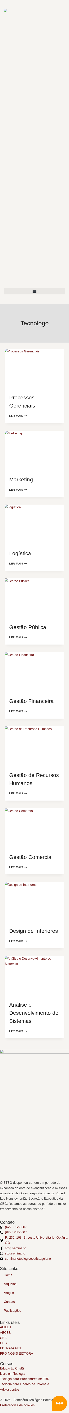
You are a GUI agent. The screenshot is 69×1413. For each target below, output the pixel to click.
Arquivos (10, 1284)
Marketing (21, 480)
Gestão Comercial (31, 857)
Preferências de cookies (17, 1405)
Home (8, 1275)
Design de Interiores (33, 931)
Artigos (9, 1293)
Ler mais (18, 415)
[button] (34, 291)
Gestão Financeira (31, 701)
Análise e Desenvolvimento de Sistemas (33, 1013)
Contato (9, 1302)
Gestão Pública (27, 627)
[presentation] (34, 369)
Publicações (12, 1310)
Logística (20, 553)
